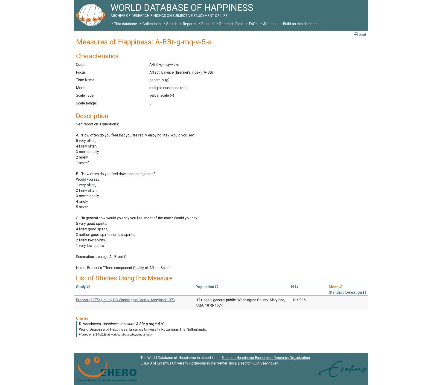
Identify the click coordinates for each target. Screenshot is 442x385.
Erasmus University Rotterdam (181, 363)
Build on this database (301, 24)
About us (270, 24)
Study (81, 287)
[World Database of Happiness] (92, 15)
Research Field (231, 24)
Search (171, 24)
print (362, 34)
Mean (334, 287)
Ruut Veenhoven (265, 363)
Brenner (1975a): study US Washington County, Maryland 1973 (125, 300)
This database (125, 24)
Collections (151, 24)
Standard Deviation (346, 292)
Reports (189, 24)
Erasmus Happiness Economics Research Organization (265, 358)
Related (207, 24)
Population (205, 287)
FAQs (253, 24)
